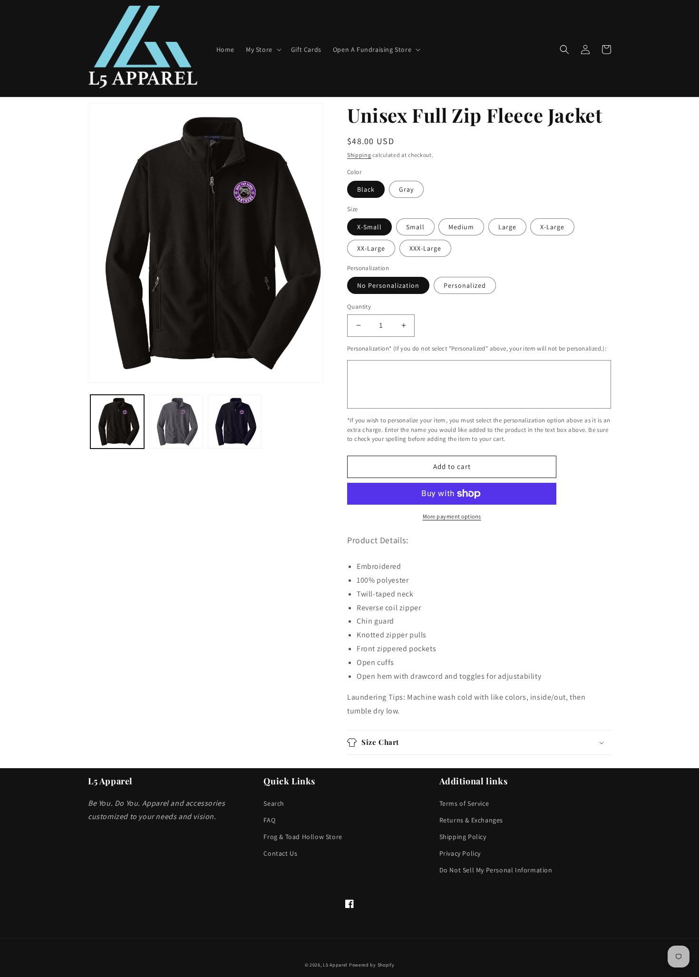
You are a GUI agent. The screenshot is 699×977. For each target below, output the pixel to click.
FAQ (269, 820)
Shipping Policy (462, 836)
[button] (262, 49)
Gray (406, 189)
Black (366, 189)
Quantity (359, 307)
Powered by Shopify (372, 965)
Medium (461, 227)
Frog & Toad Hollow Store (302, 836)
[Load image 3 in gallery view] (235, 422)
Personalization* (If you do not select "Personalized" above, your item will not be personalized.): (476, 348)
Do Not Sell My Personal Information (496, 870)
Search (273, 803)
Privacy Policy (460, 853)
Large (507, 227)
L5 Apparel (335, 965)
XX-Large (371, 248)
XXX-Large (425, 248)
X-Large (552, 227)
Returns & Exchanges (471, 820)
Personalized (465, 285)
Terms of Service (464, 803)
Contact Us (280, 853)
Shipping (359, 154)
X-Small (369, 227)
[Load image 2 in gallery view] (176, 422)
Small (415, 227)
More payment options (452, 516)
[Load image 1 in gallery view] (117, 422)
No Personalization (388, 285)
